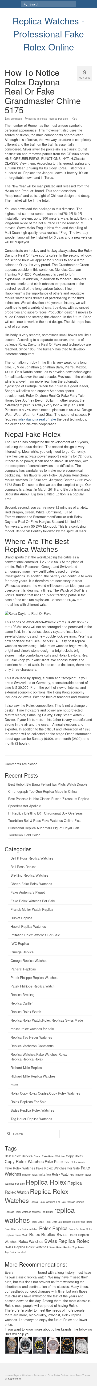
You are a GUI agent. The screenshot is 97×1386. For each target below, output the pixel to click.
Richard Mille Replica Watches (33, 1076)
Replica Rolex (46, 1182)
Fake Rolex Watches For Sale (33, 900)
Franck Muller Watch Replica (32, 909)
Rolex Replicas (77, 1229)
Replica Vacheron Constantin (32, 1045)
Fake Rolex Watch (75, 1162)
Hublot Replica (21, 917)
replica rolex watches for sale (32, 1028)
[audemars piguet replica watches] (81, 1344)
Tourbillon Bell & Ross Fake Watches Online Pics (44, 820)
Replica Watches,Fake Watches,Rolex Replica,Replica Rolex (39, 1056)
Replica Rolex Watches (36, 1196)
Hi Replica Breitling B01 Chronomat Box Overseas (45, 813)
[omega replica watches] (12, 1344)
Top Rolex (78, 1247)
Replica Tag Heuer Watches (31, 1037)
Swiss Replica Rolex (66, 1240)
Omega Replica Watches (29, 960)
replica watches (25, 1272)
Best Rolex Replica (19, 1156)
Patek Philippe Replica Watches (34, 977)
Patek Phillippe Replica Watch (33, 986)
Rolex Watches (30, 1241)
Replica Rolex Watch (26, 1011)
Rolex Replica (53, 1228)
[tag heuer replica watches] (39, 1344)
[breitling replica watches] (25, 1344)
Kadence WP (15, 1378)
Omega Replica (22, 952)
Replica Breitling (23, 994)
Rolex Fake (78, 1221)
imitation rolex (29, 1174)
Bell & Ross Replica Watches (32, 858)
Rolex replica (71, 1315)
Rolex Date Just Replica (58, 1221)
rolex (14, 1084)
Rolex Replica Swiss (48, 1234)
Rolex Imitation (30, 1229)
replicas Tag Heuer (42, 1212)
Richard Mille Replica (26, 1067)
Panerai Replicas (23, 969)
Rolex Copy (37, 1221)
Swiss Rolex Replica (60, 1247)
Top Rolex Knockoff (15, 1252)
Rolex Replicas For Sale (54, 118)
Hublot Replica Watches (28, 926)
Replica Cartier (22, 1003)
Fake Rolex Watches (20, 1168)
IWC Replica (20, 943)
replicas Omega (75, 1202)
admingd (15, 118)
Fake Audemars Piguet (28, 892)
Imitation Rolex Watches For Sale (35, 935)
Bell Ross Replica (23, 866)
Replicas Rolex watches (18, 1212)
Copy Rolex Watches (24, 1161)
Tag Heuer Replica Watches (31, 1118)
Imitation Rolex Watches (56, 1174)
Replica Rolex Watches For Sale (48, 1202)
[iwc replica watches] (67, 1344)
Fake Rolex (54, 1161)
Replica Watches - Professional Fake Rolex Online (48, 33)
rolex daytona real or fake (37, 419)
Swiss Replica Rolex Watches (32, 1110)
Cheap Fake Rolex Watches (31, 883)
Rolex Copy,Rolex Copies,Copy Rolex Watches (45, 1093)
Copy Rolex (74, 1156)
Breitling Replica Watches (29, 875)
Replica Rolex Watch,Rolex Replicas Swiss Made (47, 1020)
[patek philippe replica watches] (53, 1344)
